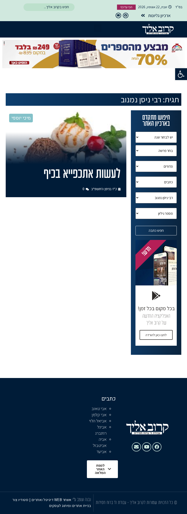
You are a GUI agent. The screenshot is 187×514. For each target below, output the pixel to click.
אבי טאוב (98, 409)
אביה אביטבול (99, 442)
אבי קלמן (99, 415)
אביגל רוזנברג (100, 430)
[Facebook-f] (125, 15)
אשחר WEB (63, 499)
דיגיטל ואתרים (42, 499)
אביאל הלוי (97, 421)
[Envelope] (118, 15)
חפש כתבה (156, 230)
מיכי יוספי (21, 118)
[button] (181, 74)
